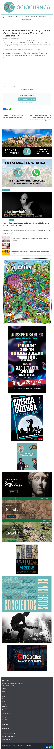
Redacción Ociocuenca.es (14, 38)
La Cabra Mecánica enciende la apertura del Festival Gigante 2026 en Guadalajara (29, 238)
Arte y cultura (25, 16)
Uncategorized (6, 27)
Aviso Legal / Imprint (6, 731)
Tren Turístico (5, 716)
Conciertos (34, 16)
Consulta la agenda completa (27, 102)
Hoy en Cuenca (5, 704)
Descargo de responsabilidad (8, 736)
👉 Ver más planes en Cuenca (27, 99)
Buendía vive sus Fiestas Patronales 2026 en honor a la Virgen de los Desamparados (30, 251)
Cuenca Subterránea (6, 717)
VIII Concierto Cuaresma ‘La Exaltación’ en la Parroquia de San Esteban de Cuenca (14, 116)
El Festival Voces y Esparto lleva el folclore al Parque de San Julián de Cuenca (28, 245)
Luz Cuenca (4, 719)
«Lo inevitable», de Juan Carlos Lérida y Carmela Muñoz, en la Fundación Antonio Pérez (26, 224)
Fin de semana (5, 708)
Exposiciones (42, 16)
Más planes (4, 709)
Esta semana (4, 706)
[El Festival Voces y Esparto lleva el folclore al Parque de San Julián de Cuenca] (6, 246)
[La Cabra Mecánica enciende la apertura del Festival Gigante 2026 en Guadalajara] (6, 239)
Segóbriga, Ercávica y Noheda (8, 721)
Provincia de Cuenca (27, 19)
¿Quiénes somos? (6, 728)
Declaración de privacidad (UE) (8, 733)
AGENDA (18, 16)
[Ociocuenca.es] (3, 18)
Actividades (11, 16)
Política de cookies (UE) (7, 739)
